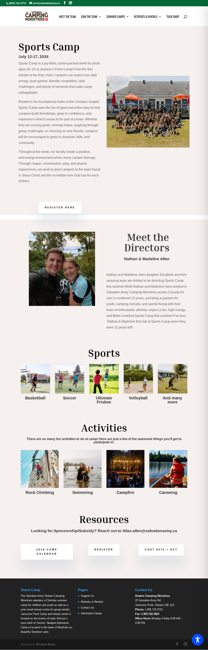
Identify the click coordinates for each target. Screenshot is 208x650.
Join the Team (89, 17)
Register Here (60, 207)
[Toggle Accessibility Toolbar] (197, 639)
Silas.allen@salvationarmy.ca (149, 531)
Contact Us (87, 607)
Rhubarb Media (45, 644)
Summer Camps (115, 17)
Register (103, 549)
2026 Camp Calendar (46, 551)
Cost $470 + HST (161, 549)
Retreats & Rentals (145, 17)
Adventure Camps (91, 613)
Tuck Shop (173, 17)
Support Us (87, 595)
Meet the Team (67, 17)
